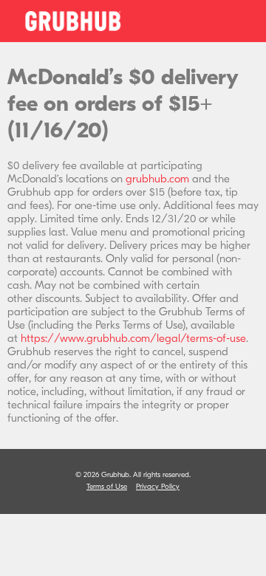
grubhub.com (157, 178)
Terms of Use (106, 486)
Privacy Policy (158, 486)
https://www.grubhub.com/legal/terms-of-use (133, 338)
